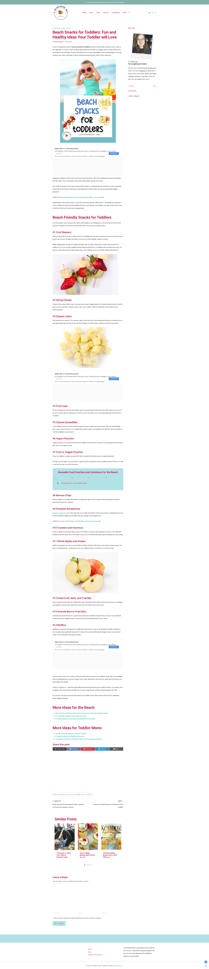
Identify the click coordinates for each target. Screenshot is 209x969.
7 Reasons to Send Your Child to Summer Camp (63, 855)
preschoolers (63, 794)
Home (84, 12)
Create (106, 12)
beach (55, 794)
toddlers (89, 794)
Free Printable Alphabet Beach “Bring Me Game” (71, 716)
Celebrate (116, 12)
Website (104, 913)
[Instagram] (155, 12)
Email (80, 913)
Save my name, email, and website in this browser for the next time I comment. (77, 918)
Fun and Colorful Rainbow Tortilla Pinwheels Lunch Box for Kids (79, 521)
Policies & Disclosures (95, 955)
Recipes (63, 28)
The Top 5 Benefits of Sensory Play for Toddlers (70, 733)
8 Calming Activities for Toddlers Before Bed (70, 736)
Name (55, 913)
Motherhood (56, 28)
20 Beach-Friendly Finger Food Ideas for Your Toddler (108, 804)
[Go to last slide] (56, 843)
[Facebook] (149, 12)
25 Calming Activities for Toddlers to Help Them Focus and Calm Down (78, 739)
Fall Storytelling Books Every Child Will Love (110, 855)
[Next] (119, 843)
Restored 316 (119, 965)
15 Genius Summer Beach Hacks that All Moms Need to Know (75, 719)
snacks (71, 794)
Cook (98, 12)
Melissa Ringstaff (58, 41)
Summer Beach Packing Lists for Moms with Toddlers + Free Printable (81, 197)
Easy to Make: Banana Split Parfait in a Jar (87, 855)
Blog (91, 12)
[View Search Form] (129, 13)
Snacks (69, 28)
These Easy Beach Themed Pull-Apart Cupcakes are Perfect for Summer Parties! (81, 713)
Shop (125, 12)
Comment (56, 883)
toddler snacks (80, 794)
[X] (152, 12)
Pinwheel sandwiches (60, 513)
